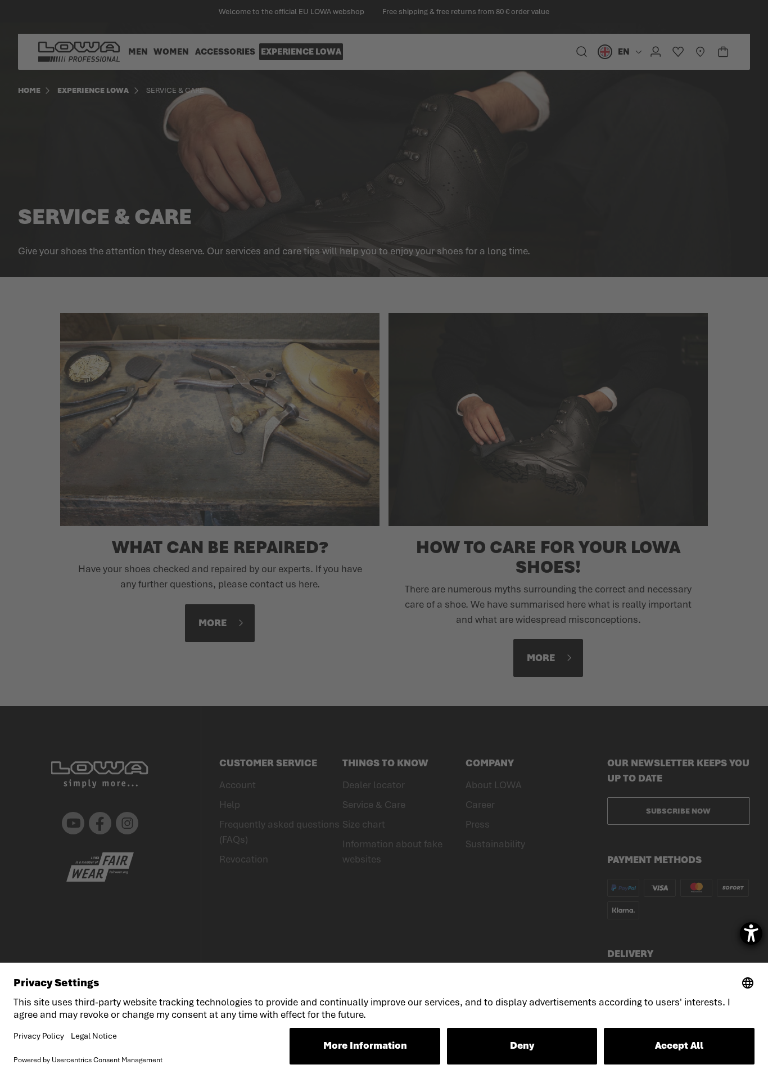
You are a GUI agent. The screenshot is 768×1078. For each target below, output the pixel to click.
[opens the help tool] (751, 933)
